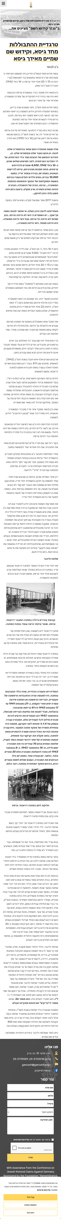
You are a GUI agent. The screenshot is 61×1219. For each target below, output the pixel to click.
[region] (30, 1198)
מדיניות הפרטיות (21, 1139)
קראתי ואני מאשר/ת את (31, 1139)
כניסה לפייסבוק (43, 1070)
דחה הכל (30, 1213)
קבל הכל (30, 1197)
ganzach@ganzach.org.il (36, 1064)
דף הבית (55, 20)
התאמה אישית (30, 1205)
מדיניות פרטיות (43, 1190)
